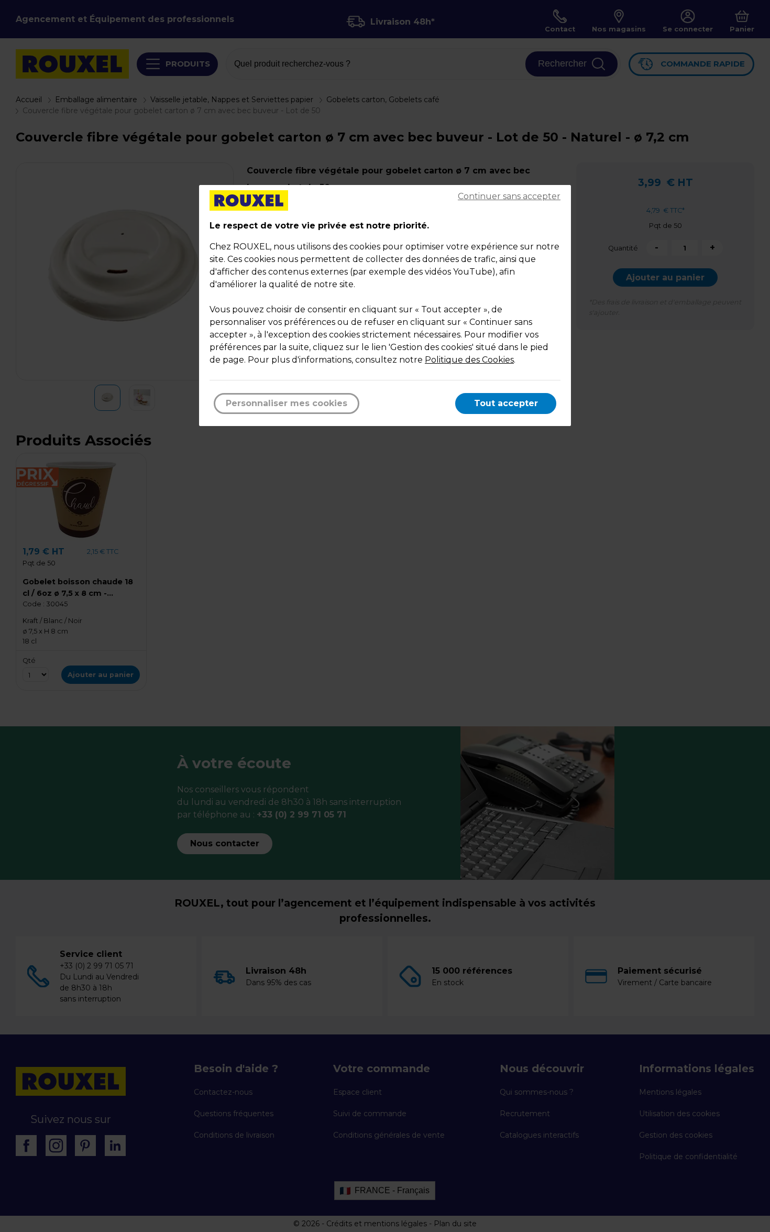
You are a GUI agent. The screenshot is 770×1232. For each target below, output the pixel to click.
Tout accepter (506, 403)
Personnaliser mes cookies (286, 403)
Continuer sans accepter (509, 196)
